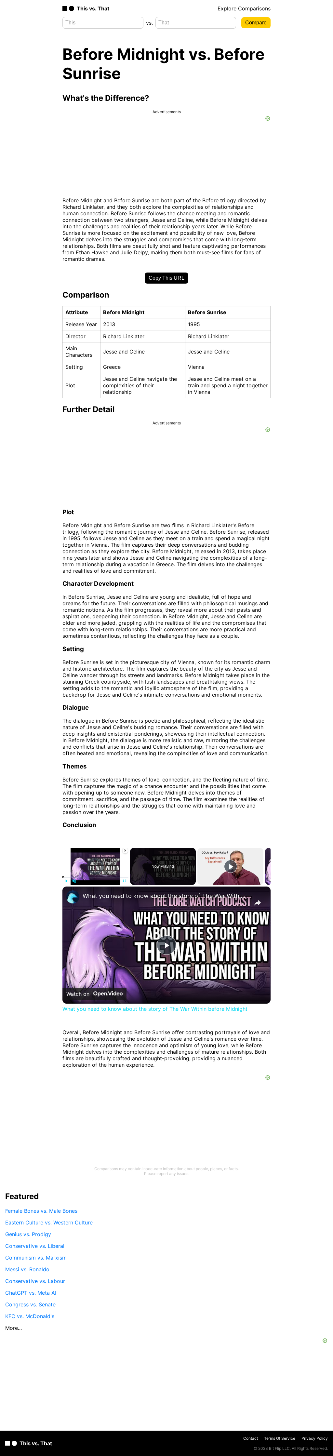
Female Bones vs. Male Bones (41, 1211)
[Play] (66, 881)
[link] (72, 896)
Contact (250, 1438)
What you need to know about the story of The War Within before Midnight (165, 895)
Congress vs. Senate (30, 1304)
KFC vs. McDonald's (29, 1316)
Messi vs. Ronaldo (27, 1269)
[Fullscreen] (124, 881)
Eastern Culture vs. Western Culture (49, 1222)
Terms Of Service (279, 1438)
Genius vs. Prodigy (28, 1234)
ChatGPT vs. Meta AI (30, 1292)
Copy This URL (166, 278)
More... (13, 1328)
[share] (257, 903)
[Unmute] (74, 881)
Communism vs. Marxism (36, 1257)
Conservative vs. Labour (35, 1281)
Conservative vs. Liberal (34, 1246)
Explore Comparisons (244, 8)
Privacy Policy (314, 1438)
